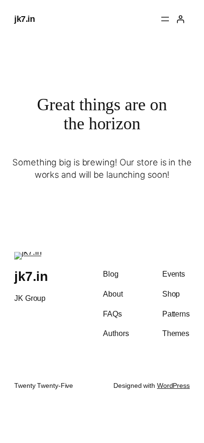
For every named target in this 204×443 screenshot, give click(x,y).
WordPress (173, 385)
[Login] (180, 19)
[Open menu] (165, 19)
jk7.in (24, 19)
